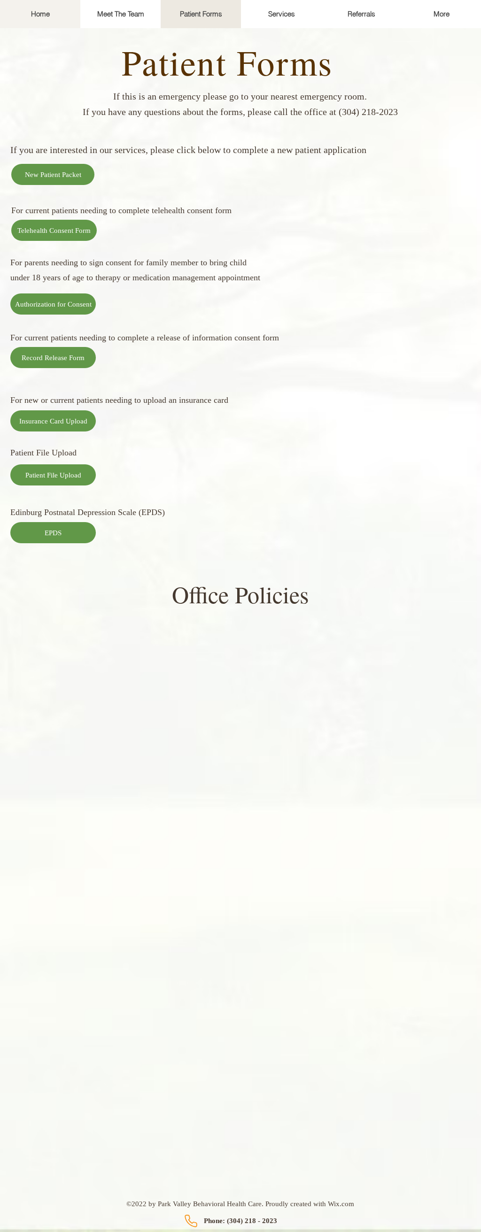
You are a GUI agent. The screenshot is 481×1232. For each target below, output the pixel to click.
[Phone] (190, 1220)
